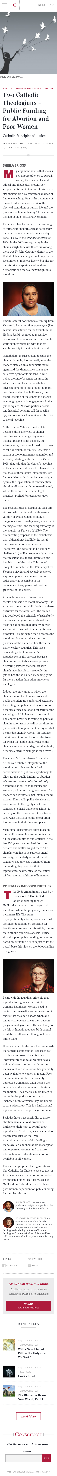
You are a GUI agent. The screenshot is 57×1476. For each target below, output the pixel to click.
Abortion (21, 88)
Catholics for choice (22, 1472)
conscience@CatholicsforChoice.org (29, 1294)
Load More (28, 1416)
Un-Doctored (26, 1376)
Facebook (12, 1265)
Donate (28, 1305)
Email (35, 1265)
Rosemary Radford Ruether (39, 143)
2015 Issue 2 (9, 88)
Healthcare (25, 1371)
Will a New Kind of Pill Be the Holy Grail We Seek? (33, 1353)
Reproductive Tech (28, 1345)
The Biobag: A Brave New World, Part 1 (32, 1397)
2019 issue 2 (24, 1340)
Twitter (37, 1259)
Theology (48, 88)
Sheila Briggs (12, 143)
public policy (34, 88)
